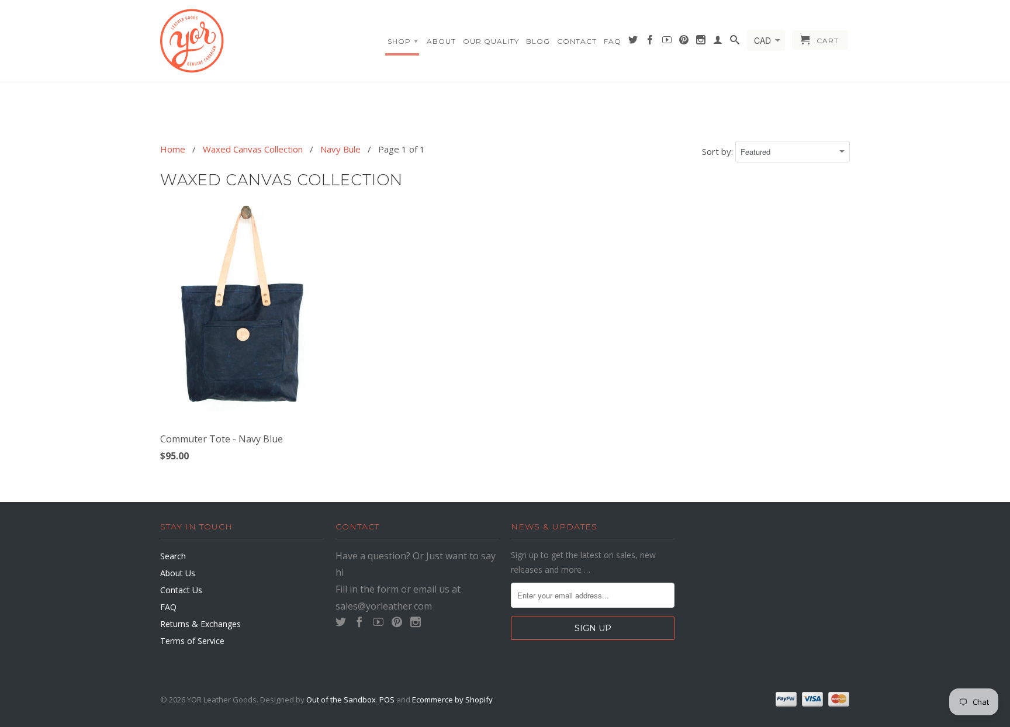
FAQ (612, 41)
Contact (577, 41)
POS (387, 699)
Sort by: (718, 151)
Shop (403, 41)
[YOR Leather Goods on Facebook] (650, 42)
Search (173, 556)
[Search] (735, 42)
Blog (538, 41)
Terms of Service (192, 640)
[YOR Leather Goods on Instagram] (701, 42)
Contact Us (181, 590)
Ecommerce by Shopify (452, 699)
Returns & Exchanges (200, 623)
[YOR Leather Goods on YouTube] (667, 42)
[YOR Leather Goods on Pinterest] (684, 42)
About (441, 41)
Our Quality (491, 41)
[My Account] (718, 42)
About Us (177, 573)
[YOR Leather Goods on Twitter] (633, 42)
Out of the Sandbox (341, 699)
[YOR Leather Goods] (242, 41)
